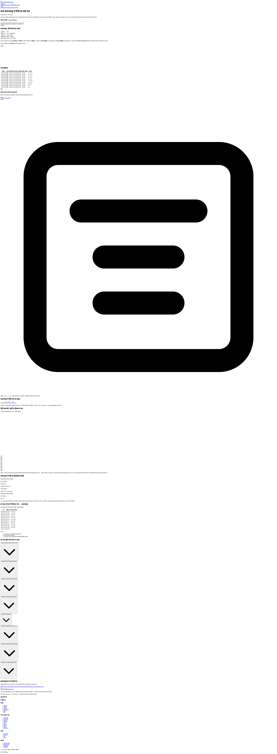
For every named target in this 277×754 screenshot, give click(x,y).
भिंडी (3, 7)
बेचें (13, 5)
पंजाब (4, 723)
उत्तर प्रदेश (5, 717)
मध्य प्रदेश (5, 719)
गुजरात (4, 725)
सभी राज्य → (6, 728)
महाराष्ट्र (5, 720)
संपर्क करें (5, 735)
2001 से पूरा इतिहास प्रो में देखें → (55, 405)
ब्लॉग (15, 5)
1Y (1, 402)
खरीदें (12, 5)
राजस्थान (5, 721)
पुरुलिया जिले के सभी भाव (6, 686)
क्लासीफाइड (6, 709)
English (2, 3)
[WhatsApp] (1, 700)
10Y (11, 402)
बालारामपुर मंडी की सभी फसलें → (37, 686)
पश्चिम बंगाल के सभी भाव (16, 686)
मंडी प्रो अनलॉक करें (6, 98)
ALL (15, 402)
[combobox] (3, 23)
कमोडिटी (2, 5)
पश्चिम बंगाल (7, 7)
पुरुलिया (12, 7)
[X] (5, 700)
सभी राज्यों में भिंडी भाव (25, 686)
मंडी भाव (6, 5)
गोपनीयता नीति (6, 743)
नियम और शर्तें (6, 744)
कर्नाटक (5, 727)
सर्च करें (2, 25)
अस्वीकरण (5, 747)
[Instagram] (3, 700)
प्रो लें (2, 6)
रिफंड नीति (5, 745)
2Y (4, 402)
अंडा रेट (9, 5)
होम (1, 7)
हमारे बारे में (5, 733)
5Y (7, 402)
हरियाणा (5, 724)
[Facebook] (2, 700)
